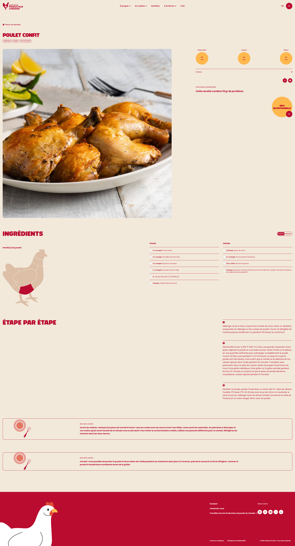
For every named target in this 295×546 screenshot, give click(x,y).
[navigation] (289, 6)
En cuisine (140, 6)
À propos (124, 6)
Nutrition (155, 6)
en (282, 6)
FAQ (183, 6)
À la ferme (169, 6)
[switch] (284, 234)
